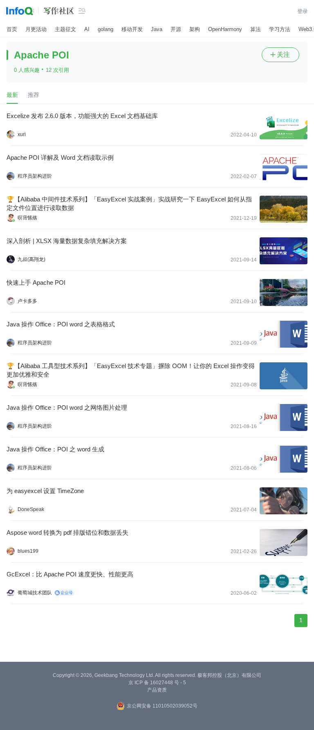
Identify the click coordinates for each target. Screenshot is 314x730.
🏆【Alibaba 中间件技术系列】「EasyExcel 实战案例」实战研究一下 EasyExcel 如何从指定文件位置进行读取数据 (129, 203)
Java (156, 29)
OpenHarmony (225, 29)
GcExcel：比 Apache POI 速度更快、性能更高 (70, 574)
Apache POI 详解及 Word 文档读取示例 (60, 157)
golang (105, 29)
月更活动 (36, 29)
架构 (194, 29)
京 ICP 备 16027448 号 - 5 (157, 682)
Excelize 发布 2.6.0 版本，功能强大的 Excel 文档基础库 (82, 115)
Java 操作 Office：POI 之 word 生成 (55, 449)
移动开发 (132, 29)
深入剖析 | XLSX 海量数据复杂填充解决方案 (67, 240)
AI (87, 29)
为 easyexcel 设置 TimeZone (45, 490)
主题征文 (65, 29)
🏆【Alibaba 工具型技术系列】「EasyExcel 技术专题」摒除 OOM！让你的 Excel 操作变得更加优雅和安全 (131, 370)
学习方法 (279, 29)
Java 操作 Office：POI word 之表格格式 (61, 324)
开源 (175, 29)
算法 (255, 29)
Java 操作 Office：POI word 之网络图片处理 (67, 407)
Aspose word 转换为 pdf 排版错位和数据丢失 (67, 532)
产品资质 (157, 690)
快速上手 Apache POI (36, 282)
